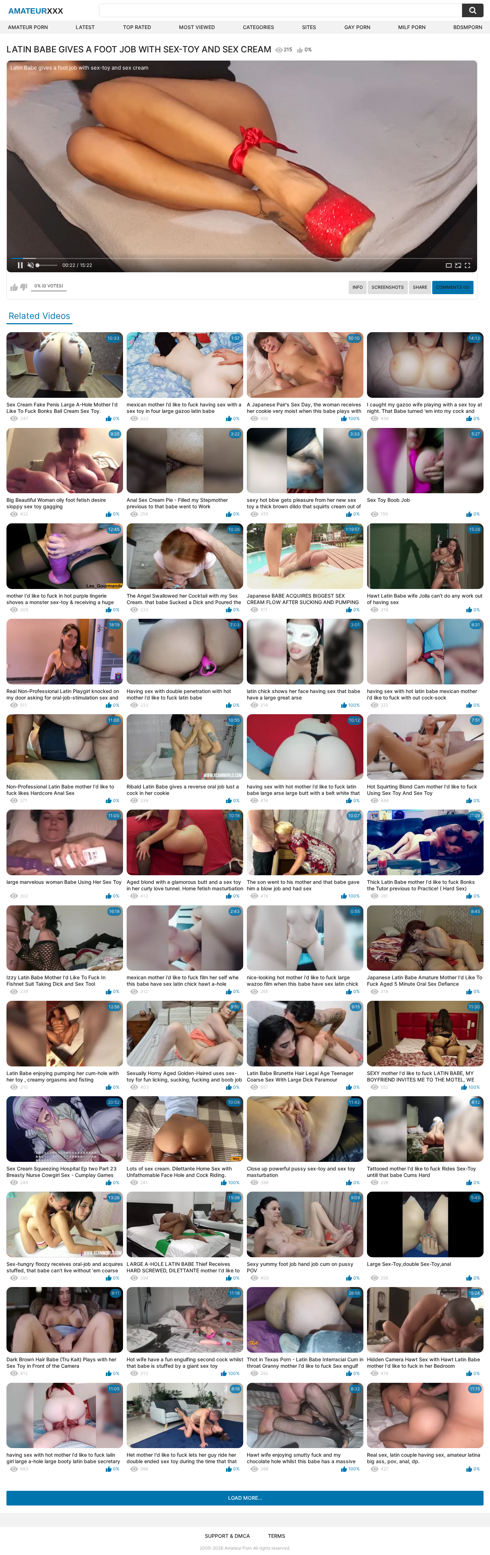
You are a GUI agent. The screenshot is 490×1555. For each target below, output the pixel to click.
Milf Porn (411, 27)
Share (420, 287)
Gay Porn (357, 27)
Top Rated (137, 27)
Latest (85, 27)
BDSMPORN (467, 27)
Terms (276, 1536)
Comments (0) (453, 287)
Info (358, 287)
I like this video (14, 287)
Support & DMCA (227, 1536)
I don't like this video (23, 287)
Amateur (35, 10)
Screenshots (388, 287)
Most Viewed (197, 27)
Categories (258, 27)
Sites (309, 27)
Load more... (245, 1498)
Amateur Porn (28, 27)
